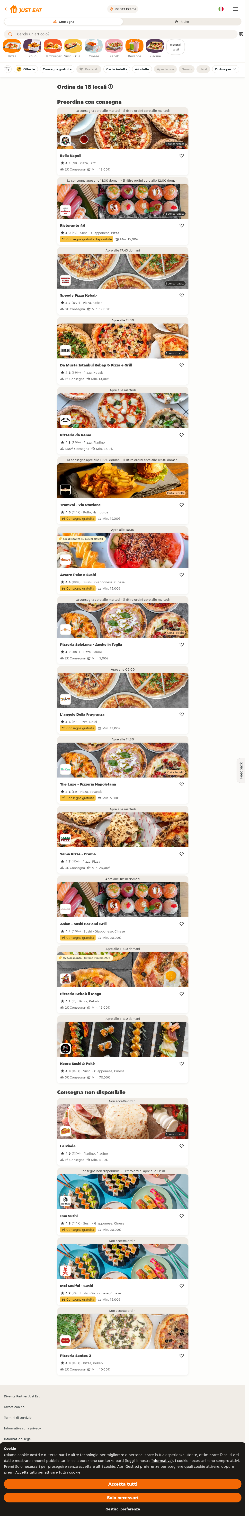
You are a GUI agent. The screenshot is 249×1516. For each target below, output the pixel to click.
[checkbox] (12, 48)
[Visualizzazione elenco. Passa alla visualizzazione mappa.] (241, 34)
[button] (23, 9)
